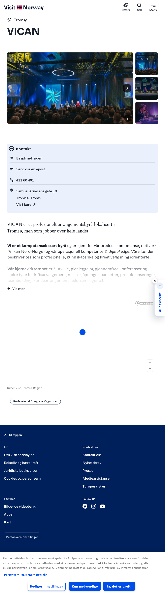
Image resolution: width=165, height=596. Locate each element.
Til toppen (15, 435)
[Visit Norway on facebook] (84, 506)
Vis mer (18, 288)
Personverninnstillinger (22, 537)
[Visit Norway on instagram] (93, 506)
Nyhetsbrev (91, 462)
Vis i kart (23, 204)
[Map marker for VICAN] (82, 332)
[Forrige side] (13, 88)
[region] (82, 336)
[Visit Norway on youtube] (102, 506)
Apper (9, 514)
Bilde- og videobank (19, 506)
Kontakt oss (91, 454)
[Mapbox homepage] (144, 303)
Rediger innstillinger (46, 586)
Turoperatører (93, 486)
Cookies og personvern (22, 478)
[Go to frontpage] (29, 7)
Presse (87, 470)
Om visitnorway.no (19, 454)
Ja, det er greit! (119, 586)
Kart (7, 522)
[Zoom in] (150, 363)
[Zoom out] (150, 369)
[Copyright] (127, 118)
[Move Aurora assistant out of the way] (154, 280)
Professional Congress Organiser (35, 401)
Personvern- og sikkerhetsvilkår (25, 574)
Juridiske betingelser (21, 470)
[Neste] (127, 88)
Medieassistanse (96, 478)
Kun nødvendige (85, 586)
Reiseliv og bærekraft (21, 462)
